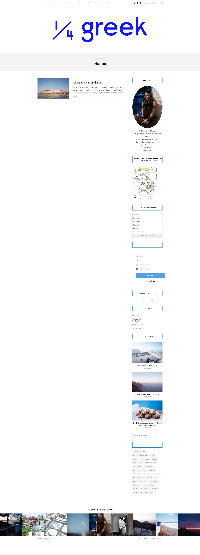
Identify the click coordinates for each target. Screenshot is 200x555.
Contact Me (107, 3)
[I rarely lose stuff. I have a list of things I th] (189, 524)
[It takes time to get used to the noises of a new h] (122, 524)
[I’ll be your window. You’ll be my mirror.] (167, 524)
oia (156, 477)
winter (151, 492)
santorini (136, 485)
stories (135, 488)
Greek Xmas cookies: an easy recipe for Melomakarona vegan (147, 424)
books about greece (140, 455)
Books (134, 321)
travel (135, 492)
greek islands (148, 466)
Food (134, 315)
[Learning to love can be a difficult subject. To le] (11, 524)
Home (40, 3)
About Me (67, 3)
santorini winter (149, 485)
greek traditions (139, 470)
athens (144, 451)
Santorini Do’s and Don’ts (147, 365)
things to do (145, 488)
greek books (137, 463)
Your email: (136, 228)
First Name (136, 215)
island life (151, 470)
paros (135, 481)
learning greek (138, 474)
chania (152, 455)
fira (141, 459)
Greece (88, 3)
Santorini (78, 3)
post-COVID (143, 481)
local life (136, 477)
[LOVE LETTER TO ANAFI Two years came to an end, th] (144, 524)
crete (135, 459)
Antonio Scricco (158, 539)
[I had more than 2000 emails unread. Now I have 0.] (100, 524)
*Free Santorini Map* (53, 3)
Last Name (136, 222)
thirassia (155, 488)
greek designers (150, 463)
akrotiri (136, 451)
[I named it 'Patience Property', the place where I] (33, 524)
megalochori (147, 477)
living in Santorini (153, 474)
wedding (144, 492)
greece (154, 459)
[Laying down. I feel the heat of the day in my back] (78, 524)
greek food (137, 466)
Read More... (147, 150)
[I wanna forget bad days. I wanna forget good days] (55, 524)
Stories (97, 3)
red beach (153, 481)
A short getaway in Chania (87, 82)
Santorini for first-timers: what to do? (147, 394)
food (147, 459)
